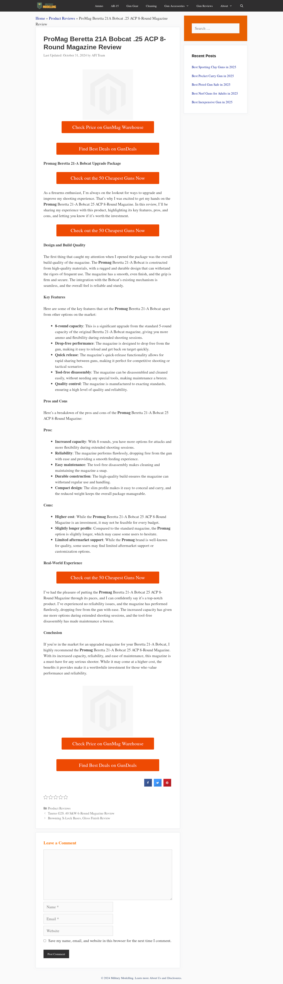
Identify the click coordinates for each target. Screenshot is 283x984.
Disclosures (174, 978)
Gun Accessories (174, 6)
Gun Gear (132, 6)
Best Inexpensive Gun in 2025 (212, 102)
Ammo (99, 6)
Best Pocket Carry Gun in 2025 (213, 76)
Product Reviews (62, 18)
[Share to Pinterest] (167, 785)
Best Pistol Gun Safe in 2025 (211, 84)
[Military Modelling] (47, 6)
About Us (155, 978)
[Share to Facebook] (148, 785)
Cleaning (151, 6)
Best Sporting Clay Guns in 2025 (214, 67)
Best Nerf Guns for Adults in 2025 (215, 93)
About (224, 6)
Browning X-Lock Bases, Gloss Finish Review (79, 818)
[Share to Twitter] (158, 785)
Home (40, 18)
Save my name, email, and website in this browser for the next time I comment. (109, 940)
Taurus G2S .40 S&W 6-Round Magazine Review (81, 813)
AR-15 (115, 6)
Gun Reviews (205, 6)
